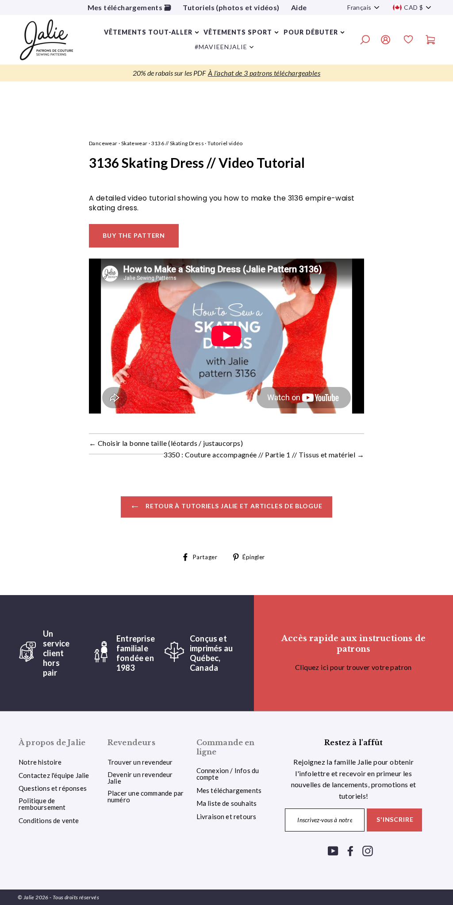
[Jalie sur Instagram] (367, 851)
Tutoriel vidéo (225, 143)
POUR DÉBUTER (311, 32)
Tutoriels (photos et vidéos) (231, 7)
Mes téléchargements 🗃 (129, 7)
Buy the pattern (134, 235)
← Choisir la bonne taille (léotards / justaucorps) (166, 443)
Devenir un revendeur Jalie (140, 777)
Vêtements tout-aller (148, 32)
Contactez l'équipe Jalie (54, 775)
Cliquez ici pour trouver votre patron (353, 667)
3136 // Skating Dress (177, 143)
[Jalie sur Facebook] (350, 851)
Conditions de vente (49, 820)
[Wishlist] (408, 40)
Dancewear (103, 143)
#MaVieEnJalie (221, 46)
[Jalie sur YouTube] (333, 851)
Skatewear (134, 143)
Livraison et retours (226, 816)
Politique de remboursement (42, 804)
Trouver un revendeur (140, 762)
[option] (226, 73)
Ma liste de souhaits (226, 803)
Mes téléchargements (229, 790)
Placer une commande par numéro (145, 796)
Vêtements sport (237, 32)
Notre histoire (40, 762)
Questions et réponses (53, 788)
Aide (299, 7)
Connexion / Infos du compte (227, 773)
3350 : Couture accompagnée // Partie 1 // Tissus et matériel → (263, 454)
